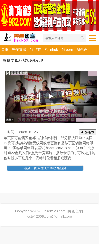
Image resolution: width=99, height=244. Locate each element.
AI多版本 (87, 132)
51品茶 (35, 49)
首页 (4, 49)
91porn (67, 49)
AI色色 (82, 49)
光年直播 (19, 49)
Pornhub (51, 49)
